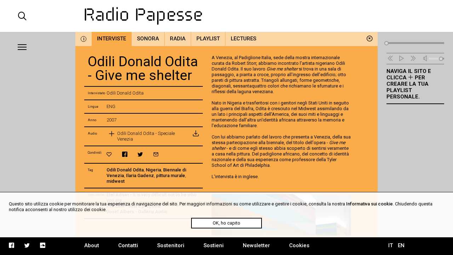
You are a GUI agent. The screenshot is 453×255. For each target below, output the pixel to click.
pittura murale (170, 175)
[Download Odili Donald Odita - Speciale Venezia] (196, 136)
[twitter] (140, 154)
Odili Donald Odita (125, 169)
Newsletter (256, 245)
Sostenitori (170, 245)
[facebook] (124, 154)
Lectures (243, 38)
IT (390, 245)
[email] (156, 154)
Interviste (111, 38)
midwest (116, 181)
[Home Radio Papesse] (226, 16)
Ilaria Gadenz (140, 175)
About (91, 245)
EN (401, 245)
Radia (177, 38)
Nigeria (153, 169)
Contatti (128, 245)
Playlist (208, 38)
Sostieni (213, 245)
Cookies (299, 245)
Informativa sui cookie (369, 203)
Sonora (148, 38)
